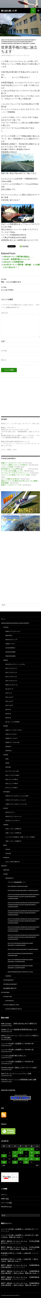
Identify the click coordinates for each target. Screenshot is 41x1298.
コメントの (6, 1203)
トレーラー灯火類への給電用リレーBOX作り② (17, 1061)
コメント (4, 313)
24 (31, 1159)
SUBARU (5, 824)
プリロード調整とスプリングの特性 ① (14, 465)
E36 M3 (7, 849)
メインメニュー (38, 10)
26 (4, 1162)
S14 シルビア (9, 701)
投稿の (5, 1199)
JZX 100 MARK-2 (10, 648)
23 (26, 1159)
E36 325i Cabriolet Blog (13, 1009)
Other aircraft (8, 980)
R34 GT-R (8, 718)
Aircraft (26, 43)
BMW (5, 845)
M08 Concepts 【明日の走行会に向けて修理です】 (19, 1023)
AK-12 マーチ (9, 689)
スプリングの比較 (7, 467)
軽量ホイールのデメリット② (11, 485)
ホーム (3, 619)
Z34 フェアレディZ (11, 681)
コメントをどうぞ (24, 55)
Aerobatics (18, 43)
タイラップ (14, 55)
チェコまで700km (7, 288)
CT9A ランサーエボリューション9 (15, 800)
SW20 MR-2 (8, 635)
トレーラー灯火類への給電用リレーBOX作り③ (17, 1049)
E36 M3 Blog (9, 1000)
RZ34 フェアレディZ (11, 685)
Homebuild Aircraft (10, 984)
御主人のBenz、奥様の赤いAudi (21, 1249)
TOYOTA (5, 627)
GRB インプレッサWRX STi (13, 841)
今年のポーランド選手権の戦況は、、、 (19, 256)
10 (31, 1152)
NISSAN (5, 660)
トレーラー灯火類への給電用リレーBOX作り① (17, 1229)
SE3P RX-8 (8, 750)
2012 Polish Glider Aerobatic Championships (23, 890)
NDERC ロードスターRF (12, 742)
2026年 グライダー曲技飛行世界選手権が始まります (19, 1029)
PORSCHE (6, 857)
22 (20, 1159)
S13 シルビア (9, 697)
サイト (3, 360)
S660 (6, 759)
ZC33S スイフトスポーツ (12, 820)
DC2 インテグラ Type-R (12, 775)
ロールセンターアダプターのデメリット (15, 473)
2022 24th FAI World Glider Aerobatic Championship (20, 954)
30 (26, 1162)
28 (15, 1162)
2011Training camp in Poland (18, 886)
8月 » (37, 1165)
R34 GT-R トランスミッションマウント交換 (16, 1073)
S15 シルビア (9, 705)
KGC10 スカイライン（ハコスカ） (15, 664)
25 (37, 1159)
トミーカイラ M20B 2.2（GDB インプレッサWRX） (20, 837)
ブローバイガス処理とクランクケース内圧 (15, 475)
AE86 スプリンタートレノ (13, 631)
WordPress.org (6, 1207)
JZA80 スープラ (10, 643)
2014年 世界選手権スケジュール (16, 259)
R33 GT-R (8, 713)
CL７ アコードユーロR (11, 771)
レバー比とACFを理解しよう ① (12, 471)
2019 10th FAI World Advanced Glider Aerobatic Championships (20, 944)
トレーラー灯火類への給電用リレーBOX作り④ (17, 1043)
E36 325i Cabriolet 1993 (11, 1005)
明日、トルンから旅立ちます (11, 280)
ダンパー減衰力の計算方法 (10, 479)
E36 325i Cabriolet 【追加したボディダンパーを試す (19, 1067)
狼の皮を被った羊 (9, 10)
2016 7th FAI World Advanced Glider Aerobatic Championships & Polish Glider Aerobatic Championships (23, 921)
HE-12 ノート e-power (12, 722)
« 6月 (3, 1165)
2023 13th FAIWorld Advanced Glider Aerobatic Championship (20, 960)
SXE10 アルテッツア (11, 639)
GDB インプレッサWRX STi (13, 833)
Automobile (5, 992)
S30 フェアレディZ (11, 668)
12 (4, 1156)
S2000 (7, 763)
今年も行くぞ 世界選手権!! (13, 262)
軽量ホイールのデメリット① (11, 463)
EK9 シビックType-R (11, 779)
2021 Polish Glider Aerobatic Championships (23, 949)
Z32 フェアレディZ (11, 672)
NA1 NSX (8, 767)
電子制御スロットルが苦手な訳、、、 (14, 469)
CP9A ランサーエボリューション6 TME (16, 796)
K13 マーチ (8, 693)
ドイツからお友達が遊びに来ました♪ (13, 1055)
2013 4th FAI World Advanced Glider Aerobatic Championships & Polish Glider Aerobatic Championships (23, 896)
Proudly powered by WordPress (10, 1295)
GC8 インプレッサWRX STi (13, 829)
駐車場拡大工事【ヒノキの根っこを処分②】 (16, 1253)
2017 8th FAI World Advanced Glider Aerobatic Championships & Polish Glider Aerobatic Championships (23, 929)
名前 (3, 341)
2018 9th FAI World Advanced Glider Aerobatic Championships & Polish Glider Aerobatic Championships (23, 937)
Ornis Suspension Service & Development (15, 623)
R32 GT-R (8, 709)
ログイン (4, 1195)
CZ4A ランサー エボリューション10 (15, 804)
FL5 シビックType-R (11, 787)
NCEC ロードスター (11, 734)
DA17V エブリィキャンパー (13, 816)
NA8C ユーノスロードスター (13, 730)
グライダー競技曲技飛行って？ (17, 882)
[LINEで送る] (24, 246)
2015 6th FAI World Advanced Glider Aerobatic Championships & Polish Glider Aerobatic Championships (18, 41)
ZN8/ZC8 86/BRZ (10, 656)
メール (4, 350)
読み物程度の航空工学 (9, 988)
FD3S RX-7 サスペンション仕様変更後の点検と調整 (18, 1079)
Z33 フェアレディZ (11, 676)
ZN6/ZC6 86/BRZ (10, 652)
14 (15, 1156)
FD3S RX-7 (8, 746)
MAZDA (5, 726)
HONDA (5, 755)
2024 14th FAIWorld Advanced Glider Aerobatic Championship (20, 967)
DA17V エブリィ (10, 812)
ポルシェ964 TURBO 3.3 (12, 861)
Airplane (6, 870)
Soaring (8, 976)
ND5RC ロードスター (11, 738)
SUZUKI (5, 808)
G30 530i (8, 853)
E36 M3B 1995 (7, 996)
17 (31, 1156)
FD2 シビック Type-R (11, 783)
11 (37, 1152)
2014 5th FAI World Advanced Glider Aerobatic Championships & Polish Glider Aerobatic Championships (23, 913)
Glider (32, 43)
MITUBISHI (6, 792)
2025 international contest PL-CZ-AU (20, 972)
